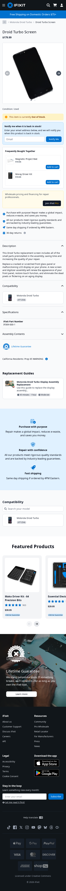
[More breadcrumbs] (4, 22)
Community (40, 721)
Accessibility (8, 761)
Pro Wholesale (41, 726)
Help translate (30, 817)
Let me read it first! (15, 802)
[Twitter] (21, 827)
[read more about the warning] (46, 358)
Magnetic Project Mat (26, 158)
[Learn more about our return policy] (24, 232)
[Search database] (48, 5)
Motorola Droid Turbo (21, 22)
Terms (5, 771)
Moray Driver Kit (23, 174)
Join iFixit (51, 203)
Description (9, 246)
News (37, 746)
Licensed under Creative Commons (33, 875)
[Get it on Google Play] (46, 773)
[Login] (61, 5)
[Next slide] (36, 624)
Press (37, 741)
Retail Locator (41, 731)
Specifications (10, 312)
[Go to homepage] (17, 5)
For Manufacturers (43, 736)
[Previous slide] (29, 624)
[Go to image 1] (31, 100)
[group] (7, 73)
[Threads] (51, 827)
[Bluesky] (45, 827)
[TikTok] (9, 827)
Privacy (6, 766)
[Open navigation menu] (4, 5)
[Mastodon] (39, 827)
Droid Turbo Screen (45, 22)
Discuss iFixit (9, 731)
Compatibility (10, 286)
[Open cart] (55, 5)
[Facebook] (15, 827)
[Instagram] (27, 827)
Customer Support (11, 726)
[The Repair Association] (57, 827)
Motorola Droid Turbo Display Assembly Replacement (38, 383)
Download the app (45, 755)
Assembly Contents (13, 334)
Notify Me (54, 139)
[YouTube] (33, 827)
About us (7, 721)
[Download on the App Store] (46, 763)
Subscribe (56, 796)
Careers (6, 736)
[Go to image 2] (35, 100)
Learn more (21, 694)
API (4, 741)
